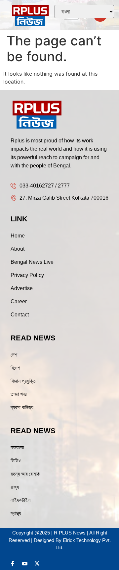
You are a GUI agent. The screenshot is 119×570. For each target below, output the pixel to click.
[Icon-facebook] (12, 563)
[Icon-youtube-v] (25, 563)
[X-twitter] (37, 563)
